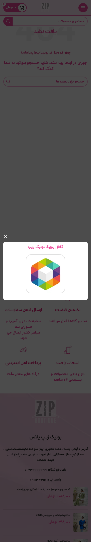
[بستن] (5, 236)
